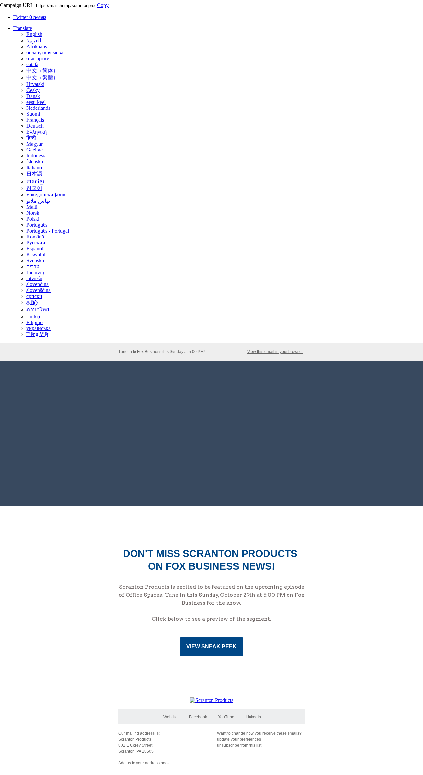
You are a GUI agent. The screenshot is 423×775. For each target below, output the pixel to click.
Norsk (32, 213)
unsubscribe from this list (239, 745)
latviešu (34, 278)
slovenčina (37, 284)
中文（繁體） (42, 77)
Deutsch (35, 126)
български (38, 58)
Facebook (198, 717)
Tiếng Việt (37, 334)
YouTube (226, 717)
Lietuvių (35, 272)
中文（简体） (42, 70)
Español (34, 248)
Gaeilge (34, 149)
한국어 (34, 188)
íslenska (34, 161)
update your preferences (239, 739)
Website (170, 717)
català (32, 64)
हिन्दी (31, 138)
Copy (103, 5)
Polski (32, 219)
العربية (33, 40)
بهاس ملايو (38, 201)
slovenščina (38, 290)
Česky (33, 90)
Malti (31, 207)
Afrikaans (36, 46)
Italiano (34, 167)
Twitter (29, 17)
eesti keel (36, 102)
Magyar (34, 144)
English (34, 34)
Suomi (33, 114)
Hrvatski (35, 84)
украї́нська (38, 328)
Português (36, 225)
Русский (35, 242)
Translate (22, 28)
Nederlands (38, 108)
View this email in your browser (275, 351)
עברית (32, 266)
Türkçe (33, 316)
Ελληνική (36, 132)
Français (35, 120)
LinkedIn (253, 717)
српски (34, 296)
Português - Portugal (47, 231)
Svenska (35, 260)
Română (35, 236)
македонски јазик (46, 194)
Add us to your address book (144, 763)
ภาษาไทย (37, 309)
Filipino (34, 322)
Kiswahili (36, 254)
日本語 (34, 174)
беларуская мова (44, 52)
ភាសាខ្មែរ (35, 181)
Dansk (33, 96)
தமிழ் (32, 302)
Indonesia (36, 155)
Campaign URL (16, 5)
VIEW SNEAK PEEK (211, 646)
